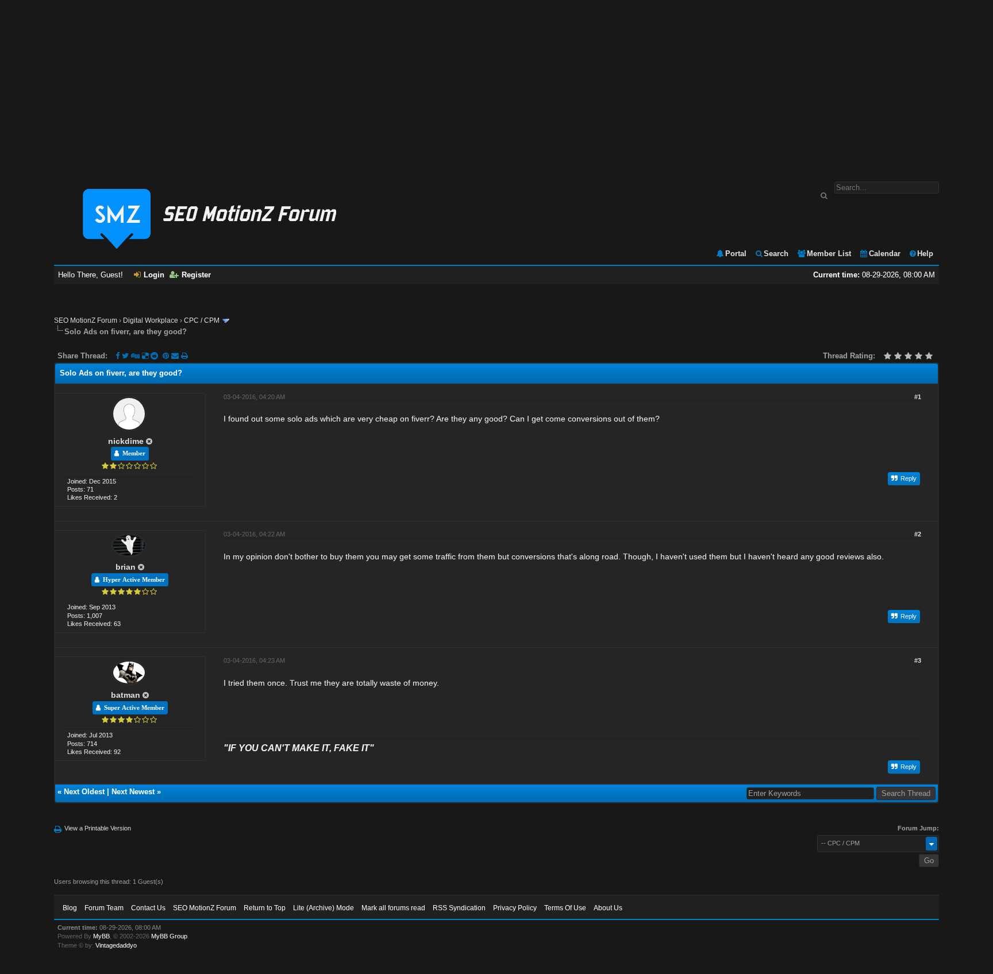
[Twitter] (125, 355)
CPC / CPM (202, 320)
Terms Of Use (565, 908)
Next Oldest (84, 791)
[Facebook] (118, 355)
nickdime (126, 441)
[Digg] (135, 355)
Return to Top (265, 908)
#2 (917, 534)
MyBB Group (169, 936)
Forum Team (104, 908)
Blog (70, 908)
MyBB (101, 936)
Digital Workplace (150, 320)
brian (126, 566)
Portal (735, 253)
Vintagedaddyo (116, 945)
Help (925, 253)
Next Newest (133, 791)
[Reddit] (154, 355)
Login (154, 274)
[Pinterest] (167, 355)
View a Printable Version (97, 828)
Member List (829, 253)
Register (196, 274)
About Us (608, 908)
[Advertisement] (496, 85)
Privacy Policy (515, 908)
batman (125, 694)
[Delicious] (145, 355)
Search (776, 253)
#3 (917, 660)
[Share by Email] (176, 355)
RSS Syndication (459, 908)
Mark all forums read (393, 908)
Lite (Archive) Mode (323, 908)
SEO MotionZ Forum (85, 320)
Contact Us (148, 908)
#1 (917, 396)
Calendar (884, 253)
